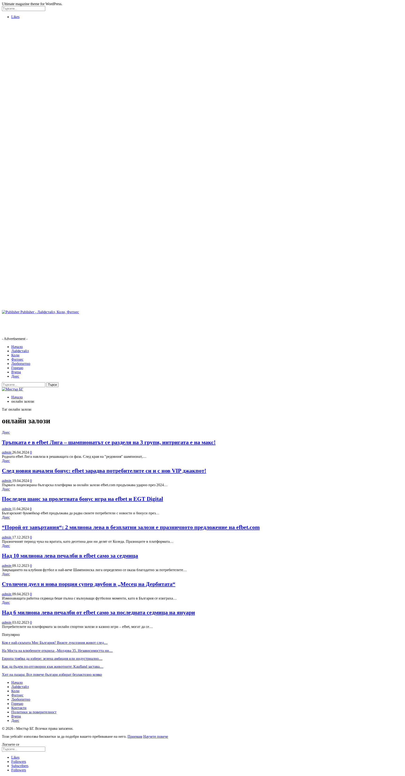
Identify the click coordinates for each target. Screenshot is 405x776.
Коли (15, 355)
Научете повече (155, 736)
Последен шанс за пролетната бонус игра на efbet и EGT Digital (82, 499)
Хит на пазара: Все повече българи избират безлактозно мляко (52, 675)
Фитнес (17, 359)
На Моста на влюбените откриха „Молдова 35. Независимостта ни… (57, 651)
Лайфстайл (20, 351)
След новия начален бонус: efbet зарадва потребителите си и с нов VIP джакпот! (104, 471)
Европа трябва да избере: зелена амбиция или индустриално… (52, 659)
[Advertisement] (20, 93)
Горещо (17, 368)
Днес (15, 376)
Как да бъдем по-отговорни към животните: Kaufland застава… (52, 667)
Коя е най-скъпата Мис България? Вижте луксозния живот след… (55, 643)
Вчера (16, 372)
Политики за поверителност (33, 712)
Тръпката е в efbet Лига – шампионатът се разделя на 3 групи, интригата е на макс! (109, 442)
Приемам (135, 736)
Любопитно (20, 364)
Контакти (18, 708)
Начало (17, 347)
